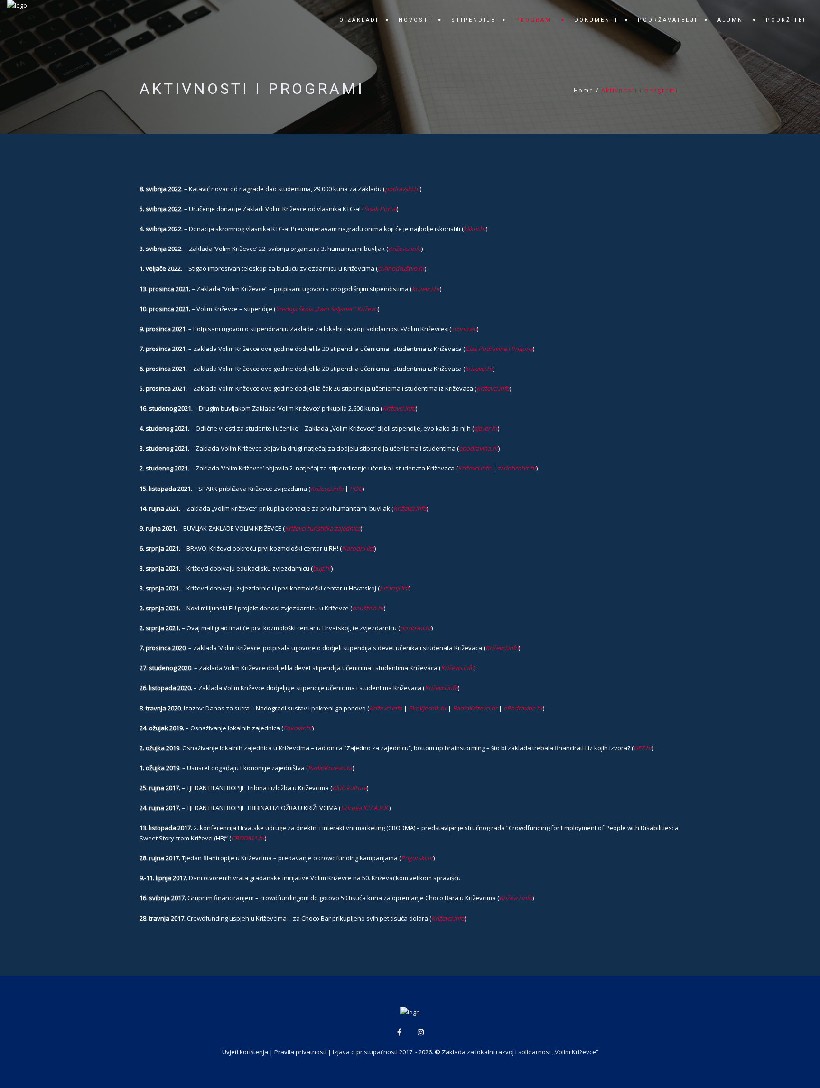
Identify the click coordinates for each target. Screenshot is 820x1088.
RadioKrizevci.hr (475, 708)
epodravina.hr (478, 448)
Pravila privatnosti (300, 1052)
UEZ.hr (643, 748)
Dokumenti (596, 20)
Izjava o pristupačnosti (365, 1052)
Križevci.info (404, 248)
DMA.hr (254, 838)
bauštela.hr (368, 608)
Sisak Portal (380, 208)
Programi (534, 20)
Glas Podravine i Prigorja (499, 348)
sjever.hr (486, 428)
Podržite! (786, 20)
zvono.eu (464, 328)
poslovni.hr (415, 628)
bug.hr (322, 568)
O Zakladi (359, 20)
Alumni (732, 20)
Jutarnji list (394, 588)
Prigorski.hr (417, 858)
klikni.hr (475, 228)
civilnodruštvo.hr (401, 268)
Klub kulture (349, 788)
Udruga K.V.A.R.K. (365, 807)
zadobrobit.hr (516, 468)
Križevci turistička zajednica (323, 528)
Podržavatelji (668, 20)
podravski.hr (402, 188)
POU (356, 488)
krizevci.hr (426, 289)
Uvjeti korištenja (245, 1052)
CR (235, 838)
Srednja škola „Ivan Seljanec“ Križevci (327, 308)
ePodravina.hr (523, 708)
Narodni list (358, 548)
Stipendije (473, 20)
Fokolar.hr (297, 728)
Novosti (415, 20)
